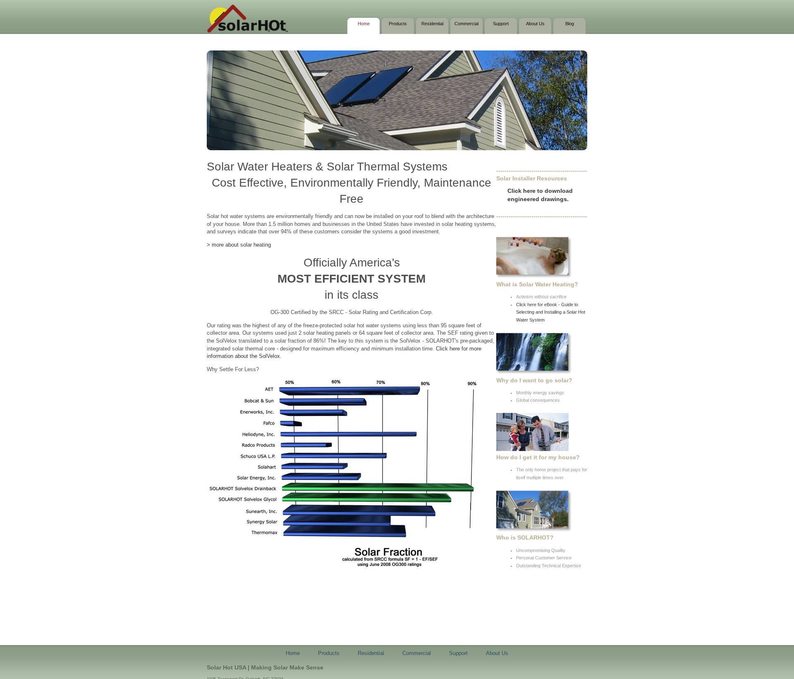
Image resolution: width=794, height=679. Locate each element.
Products (398, 23)
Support (501, 23)
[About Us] (534, 530)
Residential (432, 23)
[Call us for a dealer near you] (532, 449)
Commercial (466, 23)
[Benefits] (534, 372)
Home (364, 23)
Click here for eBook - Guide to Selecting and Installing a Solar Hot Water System (550, 312)
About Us (535, 23)
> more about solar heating (239, 245)
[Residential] (534, 276)
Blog (569, 23)
